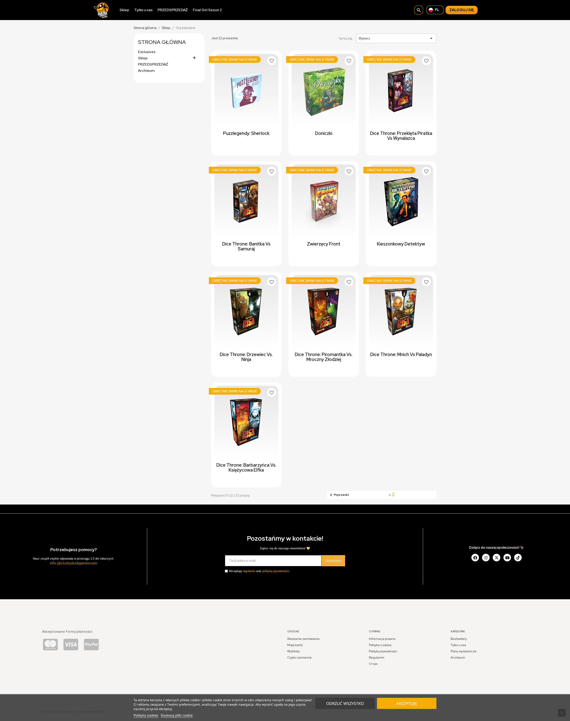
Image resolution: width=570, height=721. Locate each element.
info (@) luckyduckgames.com (73, 563)
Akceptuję (406, 703)
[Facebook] (475, 557)
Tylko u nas (143, 10)
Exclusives (146, 52)
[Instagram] (486, 557)
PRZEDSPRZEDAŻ (173, 10)
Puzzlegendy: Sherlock (246, 133)
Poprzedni (338, 495)
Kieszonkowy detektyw (401, 243)
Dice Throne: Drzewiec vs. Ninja (246, 357)
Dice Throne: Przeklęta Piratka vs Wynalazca (401, 136)
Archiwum (146, 70)
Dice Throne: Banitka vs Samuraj (246, 246)
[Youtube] (507, 557)
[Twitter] (496, 557)
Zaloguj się (461, 10)
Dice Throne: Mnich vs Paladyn (401, 354)
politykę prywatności (276, 571)
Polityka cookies (146, 715)
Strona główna (162, 42)
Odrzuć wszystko (345, 703)
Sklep (124, 10)
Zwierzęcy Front (323, 243)
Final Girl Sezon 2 (207, 10)
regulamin (249, 571)
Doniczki (323, 133)
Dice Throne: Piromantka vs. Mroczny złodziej (323, 357)
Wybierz (396, 38)
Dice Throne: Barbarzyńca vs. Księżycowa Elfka (246, 467)
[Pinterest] (518, 557)
